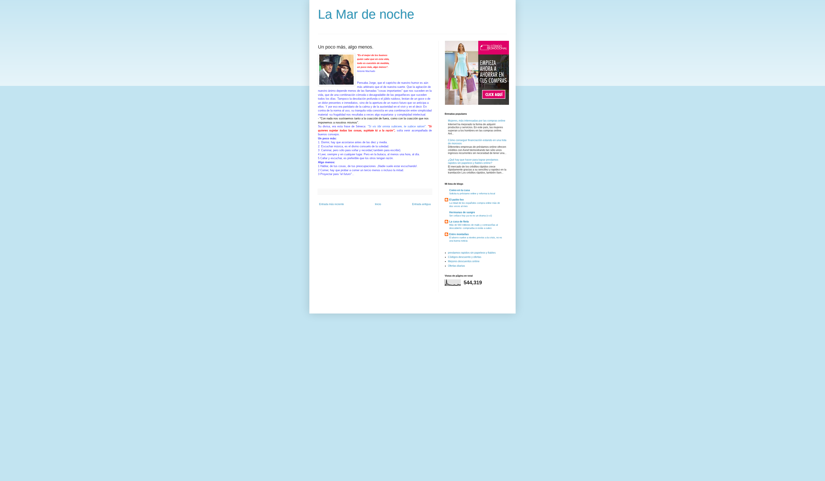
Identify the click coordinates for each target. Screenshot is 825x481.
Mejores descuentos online (464, 261)
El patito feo (456, 199)
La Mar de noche (366, 14)
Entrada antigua (421, 204)
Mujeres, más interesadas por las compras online (476, 120)
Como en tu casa (459, 190)
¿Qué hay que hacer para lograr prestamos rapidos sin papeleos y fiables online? (473, 161)
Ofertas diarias (456, 265)
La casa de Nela (459, 221)
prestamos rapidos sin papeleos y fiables (472, 252)
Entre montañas (459, 234)
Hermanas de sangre (462, 212)
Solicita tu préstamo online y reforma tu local (472, 193)
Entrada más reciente (331, 204)
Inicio (378, 204)
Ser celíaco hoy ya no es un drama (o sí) (470, 215)
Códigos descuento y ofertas (464, 257)
